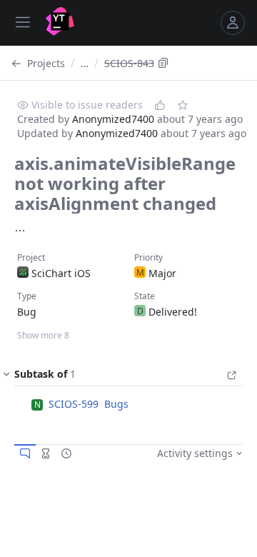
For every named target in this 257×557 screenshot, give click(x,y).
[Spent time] (45, 453)
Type (26, 296)
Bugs (116, 404)
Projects (46, 63)
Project (31, 257)
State (144, 296)
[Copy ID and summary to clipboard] (163, 62)
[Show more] (20, 230)
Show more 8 (43, 335)
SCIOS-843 (129, 63)
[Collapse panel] (6, 377)
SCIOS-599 (74, 404)
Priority (148, 257)
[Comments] (25, 453)
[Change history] (66, 453)
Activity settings (195, 453)
